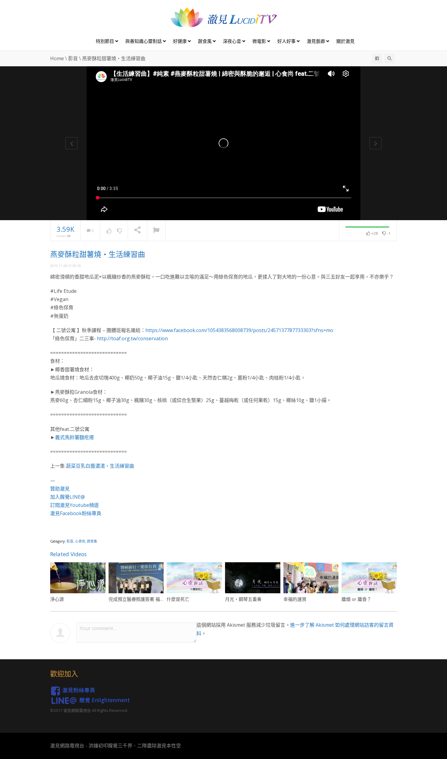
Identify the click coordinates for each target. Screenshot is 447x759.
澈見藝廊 (316, 41)
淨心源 (57, 599)
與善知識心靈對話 (144, 41)
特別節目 (105, 41)
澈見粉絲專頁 (78, 690)
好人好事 (287, 41)
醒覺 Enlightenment (104, 699)
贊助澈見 (60, 488)
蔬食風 (205, 41)
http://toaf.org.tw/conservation (132, 338)
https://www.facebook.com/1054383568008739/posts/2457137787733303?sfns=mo (239, 330)
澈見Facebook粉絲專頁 (75, 513)
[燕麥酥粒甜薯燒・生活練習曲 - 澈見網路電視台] (223, 17)
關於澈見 (345, 41)
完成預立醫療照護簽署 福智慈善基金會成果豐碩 (157, 599)
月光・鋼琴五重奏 (243, 599)
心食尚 (80, 541)
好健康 (180, 41)
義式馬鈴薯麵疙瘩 (74, 437)
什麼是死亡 (178, 599)
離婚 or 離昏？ (356, 599)
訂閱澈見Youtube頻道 (74, 505)
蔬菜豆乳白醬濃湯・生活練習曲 (100, 466)
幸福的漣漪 (294, 599)
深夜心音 (232, 41)
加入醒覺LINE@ (67, 497)
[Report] (156, 231)
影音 (73, 58)
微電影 (259, 41)
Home (57, 58)
